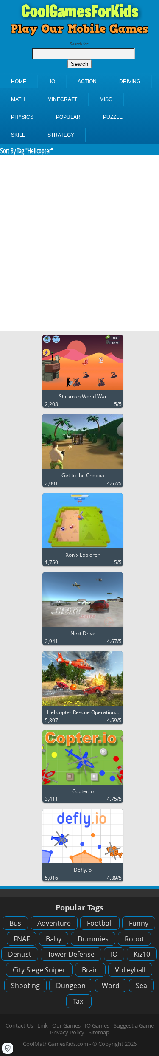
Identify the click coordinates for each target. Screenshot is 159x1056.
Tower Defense (71, 954)
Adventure (54, 923)
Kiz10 (142, 954)
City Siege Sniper (39, 969)
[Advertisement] (79, 242)
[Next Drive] (82, 627)
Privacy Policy (67, 1032)
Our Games (66, 1025)
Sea (141, 985)
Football (100, 923)
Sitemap (99, 1032)
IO (114, 954)
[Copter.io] (82, 784)
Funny (138, 923)
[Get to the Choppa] (82, 469)
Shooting (25, 985)
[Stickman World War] (82, 390)
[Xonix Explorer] (82, 548)
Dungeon (71, 985)
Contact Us (19, 1025)
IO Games (97, 1025)
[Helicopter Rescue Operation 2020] (82, 706)
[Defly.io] (82, 863)
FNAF (22, 938)
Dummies (93, 938)
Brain (90, 969)
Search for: (79, 44)
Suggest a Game (134, 1025)
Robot (134, 938)
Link (42, 1025)
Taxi (79, 1001)
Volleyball (130, 969)
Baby (53, 938)
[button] (7, 1048)
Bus (15, 923)
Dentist (19, 954)
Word (111, 985)
